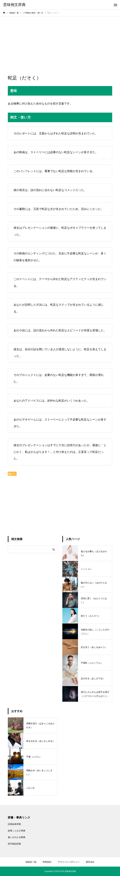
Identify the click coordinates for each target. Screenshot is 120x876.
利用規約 (47, 862)
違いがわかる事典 (16, 837)
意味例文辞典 (70, 871)
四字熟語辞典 (14, 844)
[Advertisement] (60, 40)
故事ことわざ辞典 (16, 830)
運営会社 (90, 862)
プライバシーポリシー (69, 862)
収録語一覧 (30, 862)
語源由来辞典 (14, 824)
